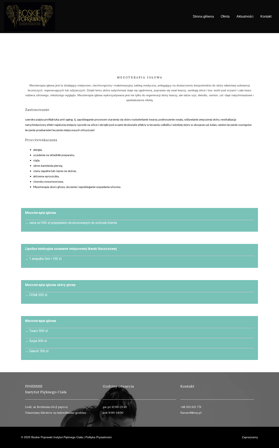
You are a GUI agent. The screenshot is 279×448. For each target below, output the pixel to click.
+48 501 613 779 (190, 407)
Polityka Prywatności (98, 437)
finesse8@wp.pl (190, 412)
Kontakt (265, 16)
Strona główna (203, 16)
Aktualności (245, 16)
